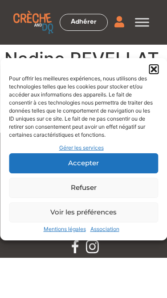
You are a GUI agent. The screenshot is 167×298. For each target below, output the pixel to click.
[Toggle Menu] (142, 22)
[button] (153, 69)
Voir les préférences (83, 212)
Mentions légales (65, 229)
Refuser (84, 187)
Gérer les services (81, 147)
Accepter (83, 163)
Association (104, 229)
